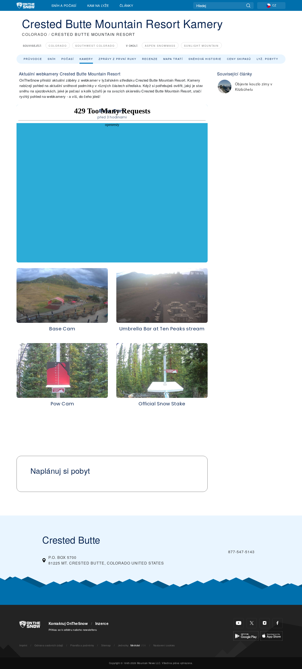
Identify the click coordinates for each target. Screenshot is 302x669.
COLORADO (34, 34)
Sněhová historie (205, 59)
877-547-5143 (241, 551)
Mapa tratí (173, 59)
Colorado (58, 45)
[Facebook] (278, 623)
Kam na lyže (98, 5)
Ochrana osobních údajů (48, 645)
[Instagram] (265, 623)
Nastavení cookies (164, 645)
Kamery (86, 59)
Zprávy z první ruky (117, 59)
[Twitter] (252, 623)
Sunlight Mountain (201, 45)
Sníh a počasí (63, 5)
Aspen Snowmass (160, 45)
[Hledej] (248, 5)
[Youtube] (239, 623)
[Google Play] (246, 635)
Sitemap (106, 645)
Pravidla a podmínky (82, 645)
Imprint (23, 645)
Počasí (67, 59)
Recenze (150, 59)
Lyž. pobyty (267, 59)
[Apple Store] (271, 635)
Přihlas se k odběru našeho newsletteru (73, 630)
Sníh (52, 59)
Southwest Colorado (95, 45)
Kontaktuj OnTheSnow (68, 623)
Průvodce (33, 59)
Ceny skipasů (239, 59)
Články (126, 5)
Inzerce (102, 623)
